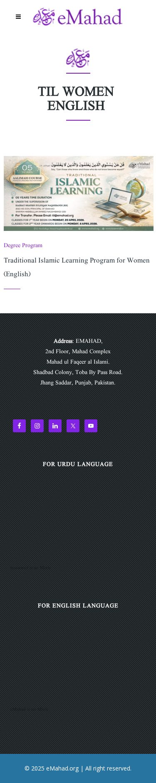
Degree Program (23, 245)
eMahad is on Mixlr (29, 709)
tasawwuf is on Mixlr (30, 568)
